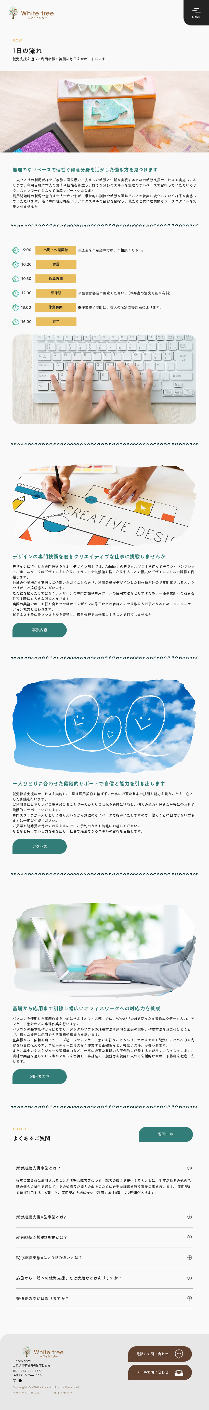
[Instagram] (14, 1381)
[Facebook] (20, 1381)
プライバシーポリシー (27, 1392)
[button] (196, 12)
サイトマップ (63, 1392)
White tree (40, 1387)
